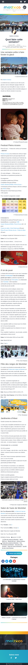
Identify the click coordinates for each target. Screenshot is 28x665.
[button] (3, 1)
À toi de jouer (9, 275)
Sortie (18, 47)
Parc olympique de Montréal (12, 543)
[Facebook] (21, 1)
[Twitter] (25, 1)
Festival (12, 46)
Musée (20, 46)
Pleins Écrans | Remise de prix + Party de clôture (13, 230)
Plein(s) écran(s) (5, 153)
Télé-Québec (15, 279)
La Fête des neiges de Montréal (10, 539)
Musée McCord (12, 541)
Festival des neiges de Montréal (17, 369)
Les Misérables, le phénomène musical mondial (14, 580)
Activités (4, 46)
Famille (8, 46)
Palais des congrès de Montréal (10, 543)
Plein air (24, 46)
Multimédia (16, 46)
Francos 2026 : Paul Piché (14, 599)
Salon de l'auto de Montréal (15, 546)
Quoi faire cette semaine (11, 47)
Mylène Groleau (7, 79)
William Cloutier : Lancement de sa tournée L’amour (14, 618)
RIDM (4, 188)
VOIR (17, 222)
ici (25, 235)
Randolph (5, 281)
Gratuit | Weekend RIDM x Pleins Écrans (11, 184)
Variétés (21, 47)
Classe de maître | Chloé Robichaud (10, 228)
